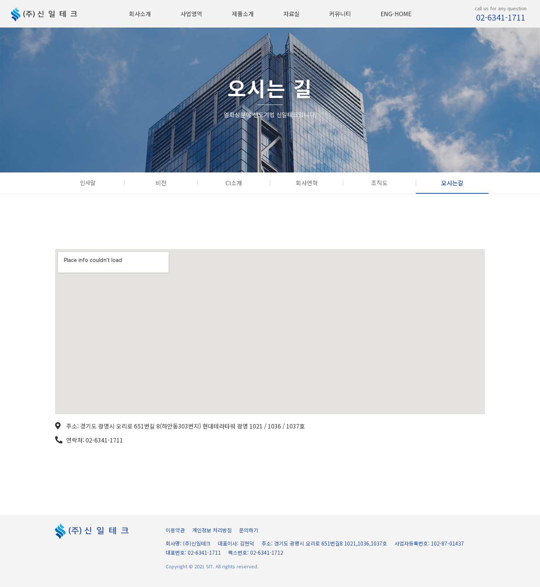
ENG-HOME (396, 13)
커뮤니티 (340, 13)
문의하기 (248, 530)
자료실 (291, 13)
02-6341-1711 (500, 17)
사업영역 (191, 13)
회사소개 (140, 13)
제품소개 (243, 13)
